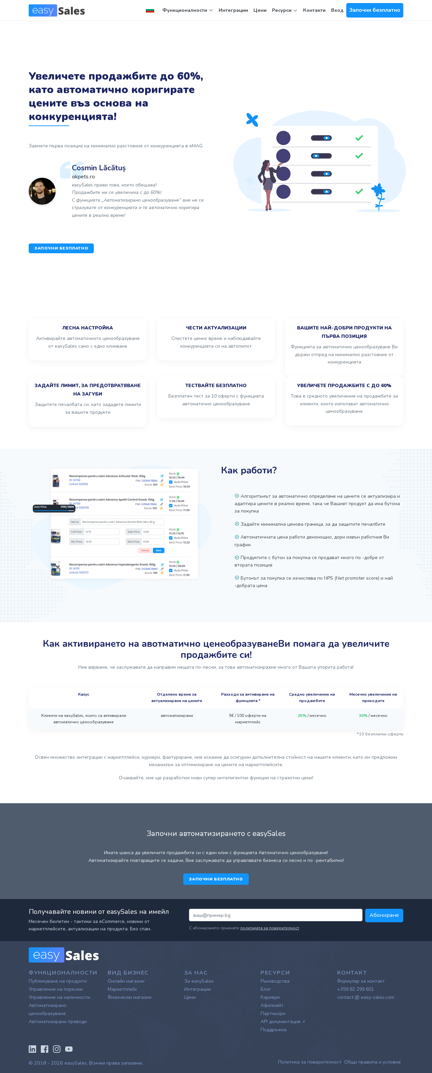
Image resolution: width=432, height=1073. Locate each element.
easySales (75, 1063)
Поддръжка (274, 1029)
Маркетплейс (122, 989)
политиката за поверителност (269, 928)
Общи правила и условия (372, 1062)
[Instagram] (56, 1048)
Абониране (384, 915)
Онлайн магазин (126, 981)
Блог (266, 989)
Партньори (273, 1013)
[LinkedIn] (32, 1048)
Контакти (314, 10)
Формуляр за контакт (361, 981)
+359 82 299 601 (355, 989)
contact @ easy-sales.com (365, 997)
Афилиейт (272, 1005)
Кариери (270, 997)
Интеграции (233, 10)
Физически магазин (130, 997)
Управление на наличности (59, 997)
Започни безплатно (374, 10)
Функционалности (184, 10)
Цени (260, 10)
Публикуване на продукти (58, 981)
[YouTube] (69, 1048)
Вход (337, 10)
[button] (151, 10)
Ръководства (275, 981)
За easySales (199, 981)
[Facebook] (44, 1048)
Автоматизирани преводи (58, 1021)
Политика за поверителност (310, 1062)
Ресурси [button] (282, 10)
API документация (283, 1021)
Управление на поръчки (56, 989)
